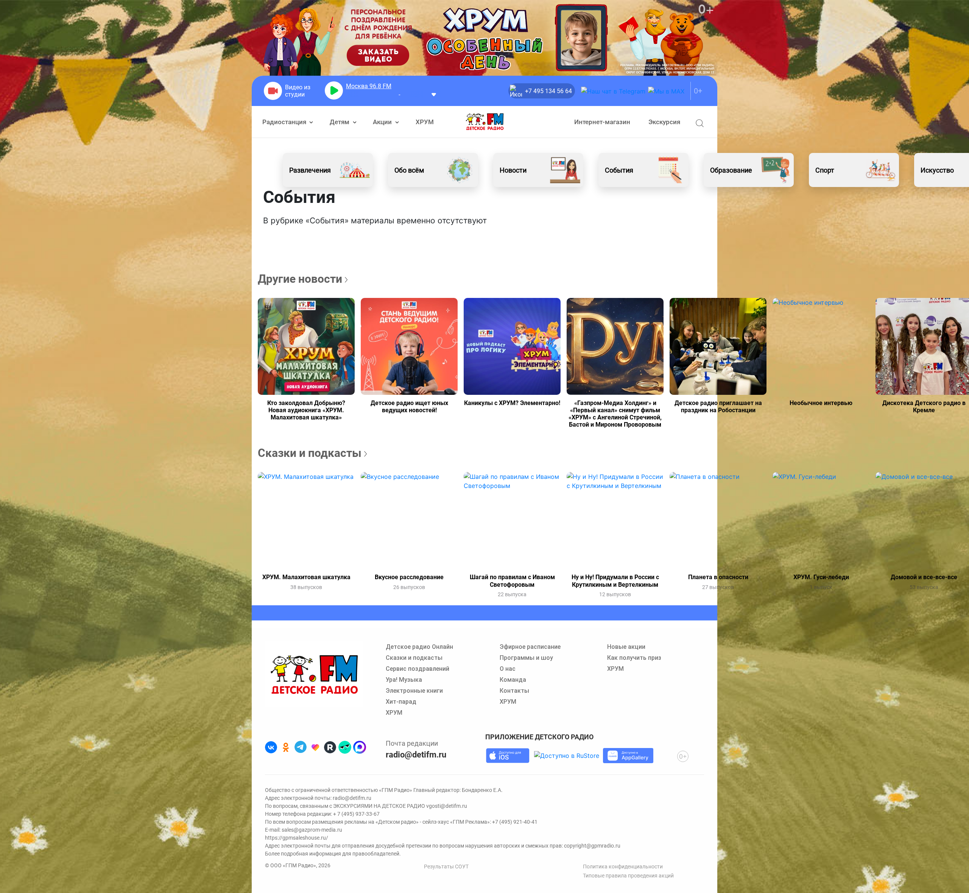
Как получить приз (634, 657)
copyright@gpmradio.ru (592, 846)
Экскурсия (664, 122)
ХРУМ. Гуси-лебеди (821, 577)
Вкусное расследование (409, 577)
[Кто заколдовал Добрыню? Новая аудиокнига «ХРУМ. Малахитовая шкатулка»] (306, 346)
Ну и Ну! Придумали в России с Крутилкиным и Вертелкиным (615, 581)
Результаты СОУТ (446, 866)
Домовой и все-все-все (924, 577)
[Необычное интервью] (821, 346)
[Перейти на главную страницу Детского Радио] (484, 122)
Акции (383, 122)
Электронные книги (414, 690)
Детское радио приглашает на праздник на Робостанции (718, 406)
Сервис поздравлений (417, 668)
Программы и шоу (526, 657)
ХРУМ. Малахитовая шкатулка (306, 577)
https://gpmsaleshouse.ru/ (296, 838)
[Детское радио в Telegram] (300, 747)
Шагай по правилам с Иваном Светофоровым (512, 581)
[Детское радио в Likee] (315, 747)
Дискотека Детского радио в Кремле (924, 406)
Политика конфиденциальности (623, 866)
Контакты (514, 690)
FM (368, 86)
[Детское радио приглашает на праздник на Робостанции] (718, 346)
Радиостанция (285, 122)
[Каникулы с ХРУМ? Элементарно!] (512, 346)
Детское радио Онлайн (419, 646)
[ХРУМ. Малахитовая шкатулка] (306, 520)
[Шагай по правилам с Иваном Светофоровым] (512, 520)
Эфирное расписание (530, 646)
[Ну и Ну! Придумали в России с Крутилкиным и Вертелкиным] (615, 520)
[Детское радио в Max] (360, 747)
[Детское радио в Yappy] (345, 747)
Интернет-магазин (602, 122)
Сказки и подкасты (414, 657)
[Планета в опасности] (718, 520)
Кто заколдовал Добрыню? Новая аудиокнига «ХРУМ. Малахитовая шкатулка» (306, 410)
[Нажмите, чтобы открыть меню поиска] (699, 123)
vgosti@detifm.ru (446, 806)
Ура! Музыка (404, 679)
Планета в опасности (718, 577)
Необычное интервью (821, 403)
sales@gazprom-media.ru (312, 830)
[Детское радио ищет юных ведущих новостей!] (409, 346)
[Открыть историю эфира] (434, 94)
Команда (513, 679)
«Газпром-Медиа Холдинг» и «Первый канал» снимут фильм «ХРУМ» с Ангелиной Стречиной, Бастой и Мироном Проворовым (615, 414)
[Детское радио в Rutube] (330, 747)
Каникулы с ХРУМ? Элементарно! (512, 403)
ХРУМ (425, 122)
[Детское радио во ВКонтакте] (271, 747)
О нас (508, 668)
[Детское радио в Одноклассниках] (286, 747)
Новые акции (626, 646)
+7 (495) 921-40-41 (514, 822)
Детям (340, 122)
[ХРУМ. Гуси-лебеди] (821, 520)
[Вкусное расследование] (409, 520)
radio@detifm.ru (416, 754)
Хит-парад (401, 701)
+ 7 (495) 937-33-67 (356, 814)
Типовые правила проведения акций (628, 876)
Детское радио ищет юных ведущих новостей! (409, 406)
